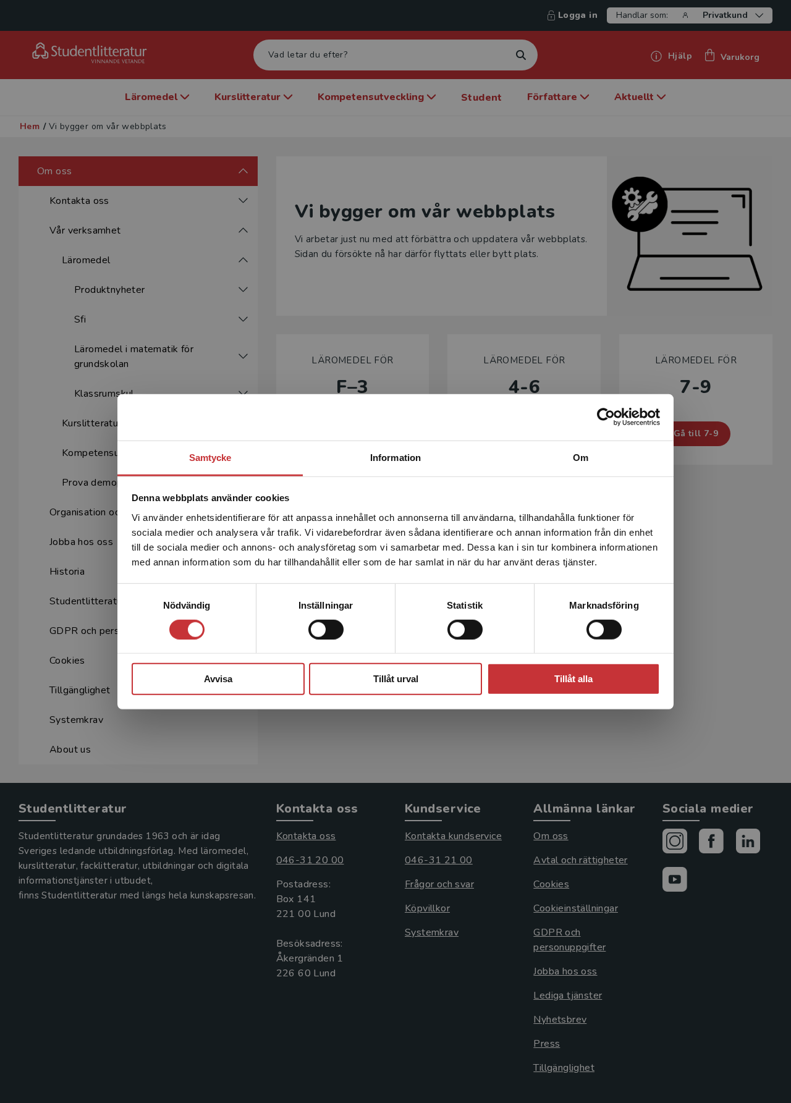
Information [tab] (395, 457)
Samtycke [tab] (210, 457)
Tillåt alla (573, 679)
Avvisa (218, 679)
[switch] (326, 630)
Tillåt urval (395, 679)
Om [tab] (580, 457)
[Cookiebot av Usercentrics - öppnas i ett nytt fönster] (606, 417)
